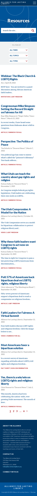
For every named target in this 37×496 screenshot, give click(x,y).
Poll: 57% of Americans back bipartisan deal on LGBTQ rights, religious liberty (17, 280)
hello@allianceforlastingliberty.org (12, 466)
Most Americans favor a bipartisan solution (15, 346)
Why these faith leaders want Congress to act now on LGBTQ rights (18, 245)
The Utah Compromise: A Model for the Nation (16, 211)
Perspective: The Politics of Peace (17, 143)
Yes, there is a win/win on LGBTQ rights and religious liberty (17, 380)
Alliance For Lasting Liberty (13, 2)
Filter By (16, 45)
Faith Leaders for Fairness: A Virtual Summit (18, 314)
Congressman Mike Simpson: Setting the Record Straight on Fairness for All (18, 109)
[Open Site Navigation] (34, 3)
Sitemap (33, 492)
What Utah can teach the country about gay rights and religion (18, 177)
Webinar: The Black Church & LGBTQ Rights (18, 77)
